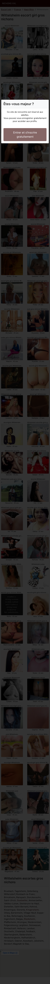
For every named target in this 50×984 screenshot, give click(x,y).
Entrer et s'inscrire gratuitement (25, 134)
